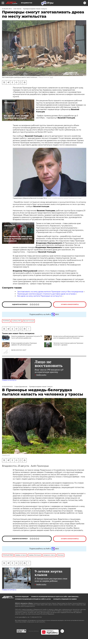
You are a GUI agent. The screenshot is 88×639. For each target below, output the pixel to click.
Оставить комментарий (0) (70, 304)
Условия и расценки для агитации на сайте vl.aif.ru (33, 599)
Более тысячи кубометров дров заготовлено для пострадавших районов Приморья (68, 337)
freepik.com (6, 455)
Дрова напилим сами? (18, 350)
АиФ (51, 77)
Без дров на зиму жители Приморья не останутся (39, 296)
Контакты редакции (22, 596)
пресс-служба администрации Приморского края (64, 198)
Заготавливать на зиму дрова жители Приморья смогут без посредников (50, 292)
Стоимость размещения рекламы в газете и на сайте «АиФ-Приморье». (55, 596)
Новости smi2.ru (9, 380)
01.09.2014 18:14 (7, 9)
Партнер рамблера (33, 631)
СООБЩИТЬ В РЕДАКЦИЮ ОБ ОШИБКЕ (65, 599)
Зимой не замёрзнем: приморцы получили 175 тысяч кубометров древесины (26, 337)
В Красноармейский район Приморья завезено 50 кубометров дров (24, 344)
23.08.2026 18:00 (7, 386)
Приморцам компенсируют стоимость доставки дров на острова (46, 294)
